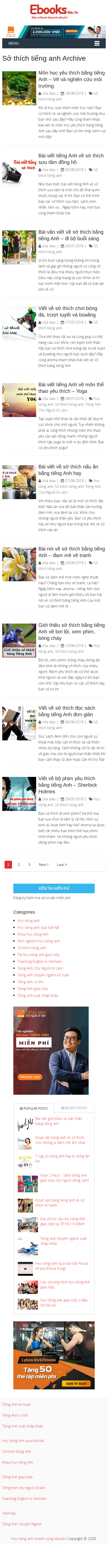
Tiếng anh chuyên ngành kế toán (43, 975)
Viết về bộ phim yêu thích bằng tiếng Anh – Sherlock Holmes (67, 785)
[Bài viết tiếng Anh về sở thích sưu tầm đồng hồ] (19, 171)
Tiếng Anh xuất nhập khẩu (22, 1426)
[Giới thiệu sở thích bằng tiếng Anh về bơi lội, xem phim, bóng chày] (19, 641)
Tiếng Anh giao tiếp (33, 988)
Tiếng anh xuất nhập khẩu (38, 995)
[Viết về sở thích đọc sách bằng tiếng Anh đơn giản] (19, 723)
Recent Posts (75, 1108)
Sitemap (9, 1513)
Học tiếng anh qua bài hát (38, 927)
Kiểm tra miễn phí (54, 888)
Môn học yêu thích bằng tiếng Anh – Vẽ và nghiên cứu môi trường (71, 79)
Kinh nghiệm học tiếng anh (39, 941)
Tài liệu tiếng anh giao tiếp (39, 954)
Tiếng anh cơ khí (30, 981)
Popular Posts (35, 1108)
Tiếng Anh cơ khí (15, 1415)
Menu (14, 43)
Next (43, 865)
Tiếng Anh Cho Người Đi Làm (40, 968)
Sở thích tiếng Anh (16, 1451)
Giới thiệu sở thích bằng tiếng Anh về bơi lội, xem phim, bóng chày (71, 631)
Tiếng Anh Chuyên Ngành (22, 1524)
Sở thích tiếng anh (69, 404)
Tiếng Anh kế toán (16, 1404)
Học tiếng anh (29, 920)
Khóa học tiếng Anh (33, 934)
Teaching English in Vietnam (40, 961)
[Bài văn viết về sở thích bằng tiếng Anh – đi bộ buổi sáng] (19, 247)
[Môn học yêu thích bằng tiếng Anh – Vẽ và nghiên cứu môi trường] (19, 88)
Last (61, 865)
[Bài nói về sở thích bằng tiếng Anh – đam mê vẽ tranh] (19, 564)
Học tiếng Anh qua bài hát (23, 1440)
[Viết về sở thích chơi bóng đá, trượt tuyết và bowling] (19, 324)
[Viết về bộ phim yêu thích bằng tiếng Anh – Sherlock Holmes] (19, 794)
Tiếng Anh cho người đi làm (23, 1487)
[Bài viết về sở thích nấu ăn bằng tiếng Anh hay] (19, 482)
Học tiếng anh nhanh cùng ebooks (38, 1538)
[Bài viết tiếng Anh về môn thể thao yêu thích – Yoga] (19, 400)
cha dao (49, 93)
